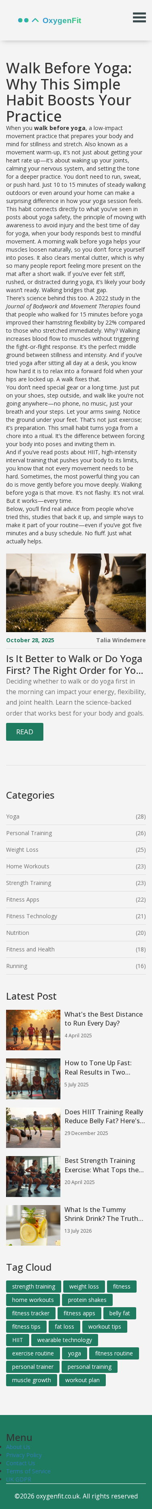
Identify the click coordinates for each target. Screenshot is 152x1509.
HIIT (17, 1340)
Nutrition (17, 932)
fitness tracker (30, 1313)
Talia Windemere (121, 640)
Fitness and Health (30, 949)
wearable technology (64, 1340)
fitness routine (114, 1353)
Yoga (12, 816)
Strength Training (28, 883)
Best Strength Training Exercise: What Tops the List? (101, 1165)
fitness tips (26, 1326)
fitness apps (79, 1313)
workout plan (82, 1380)
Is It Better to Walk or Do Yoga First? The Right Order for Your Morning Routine (76, 664)
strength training (33, 1286)
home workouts (33, 1300)
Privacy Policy (24, 1455)
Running (16, 966)
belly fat (119, 1313)
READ (24, 731)
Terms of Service (28, 1471)
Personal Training (29, 833)
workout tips (104, 1326)
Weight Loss (22, 849)
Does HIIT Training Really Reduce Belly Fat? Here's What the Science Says (103, 1116)
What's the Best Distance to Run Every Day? (103, 1019)
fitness (122, 1286)
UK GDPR (18, 1479)
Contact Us (20, 1463)
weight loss (84, 1286)
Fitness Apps (22, 899)
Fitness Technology (31, 916)
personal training (89, 1366)
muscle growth (31, 1380)
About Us (18, 1447)
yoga (74, 1353)
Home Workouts (27, 866)
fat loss (64, 1326)
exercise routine (33, 1353)
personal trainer (33, 1366)
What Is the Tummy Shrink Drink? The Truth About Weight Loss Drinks (104, 1214)
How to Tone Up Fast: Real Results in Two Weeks (98, 1067)
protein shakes (87, 1300)
